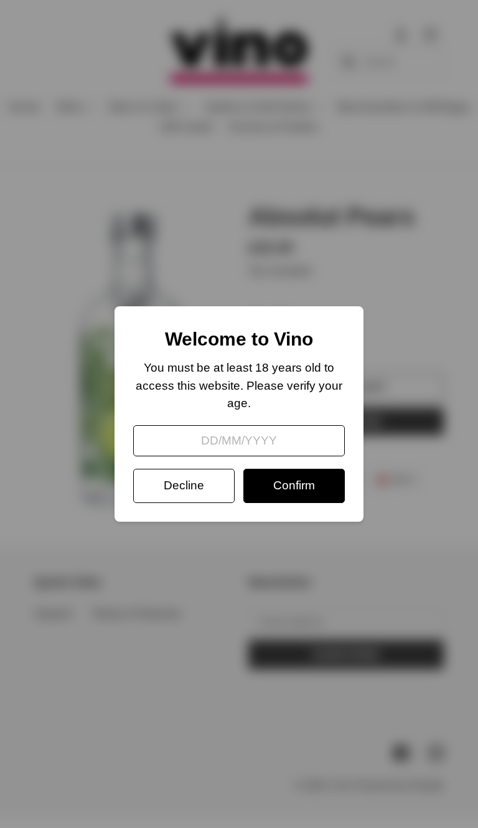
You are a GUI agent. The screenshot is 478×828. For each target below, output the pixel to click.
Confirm (294, 485)
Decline (184, 485)
